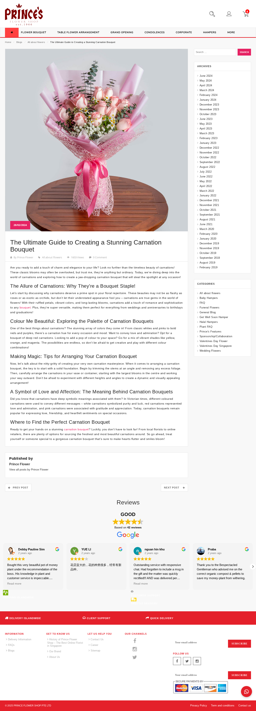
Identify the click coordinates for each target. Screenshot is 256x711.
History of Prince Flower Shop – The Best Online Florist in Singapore (65, 642)
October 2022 (208, 157)
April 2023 (206, 128)
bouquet (25, 307)
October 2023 (208, 114)
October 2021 (208, 209)
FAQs (11, 644)
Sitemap (95, 650)
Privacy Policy (198, 705)
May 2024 (206, 80)
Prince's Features (210, 331)
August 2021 (207, 219)
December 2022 (209, 147)
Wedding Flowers (210, 350)
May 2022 (206, 181)
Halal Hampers (209, 321)
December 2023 (209, 104)
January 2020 (208, 238)
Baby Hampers (209, 297)
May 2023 (206, 123)
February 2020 (208, 233)
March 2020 (207, 229)
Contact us (244, 705)
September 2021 (210, 214)
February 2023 (208, 138)
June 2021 (206, 224)
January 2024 (208, 99)
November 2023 (209, 109)
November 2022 (209, 152)
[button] (253, 567)
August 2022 (207, 166)
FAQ (202, 302)
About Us (54, 656)
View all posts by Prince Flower (28, 469)
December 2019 (209, 243)
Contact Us (97, 639)
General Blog (208, 312)
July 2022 (206, 171)
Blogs (19, 42)
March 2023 (207, 133)
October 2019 (208, 253)
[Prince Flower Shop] (24, 14)
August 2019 (207, 262)
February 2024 (208, 94)
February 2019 (208, 267)
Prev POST (19, 487)
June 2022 (206, 176)
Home (8, 42)
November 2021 (209, 205)
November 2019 (209, 248)
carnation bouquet (76, 429)
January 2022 (208, 195)
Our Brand (55, 651)
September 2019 (210, 257)
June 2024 (206, 75)
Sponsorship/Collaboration (216, 336)
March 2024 (207, 90)
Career (94, 644)
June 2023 (206, 118)
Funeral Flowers (209, 307)
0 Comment (100, 257)
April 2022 (206, 186)
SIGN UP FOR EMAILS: (188, 634)
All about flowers (36, 42)
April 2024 (206, 85)
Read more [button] (14, 583)
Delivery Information (19, 639)
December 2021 (209, 200)
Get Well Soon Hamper (214, 317)
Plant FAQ (206, 326)
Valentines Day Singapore (216, 345)
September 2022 (210, 162)
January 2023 (208, 142)
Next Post (173, 487)
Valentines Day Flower (213, 341)
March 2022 (207, 190)
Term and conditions (222, 705)
